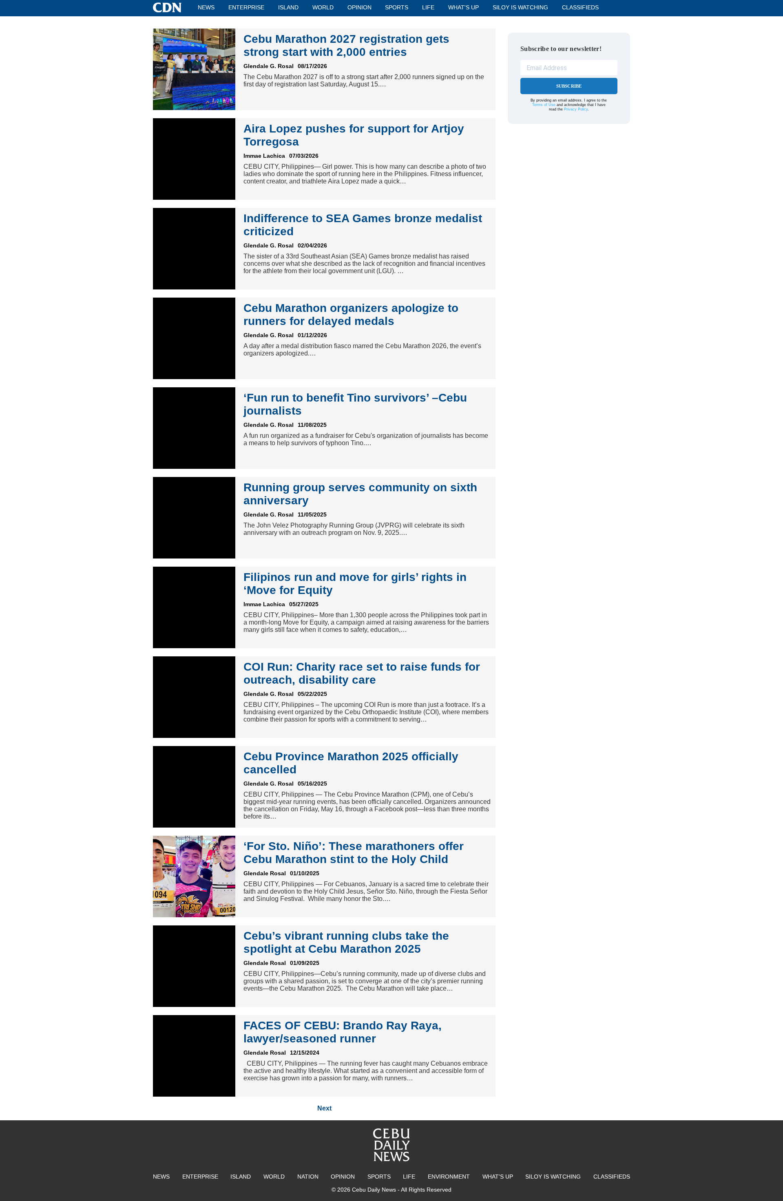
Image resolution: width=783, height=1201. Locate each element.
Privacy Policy (576, 109)
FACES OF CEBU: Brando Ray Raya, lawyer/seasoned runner (342, 1032)
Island (288, 7)
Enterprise (246, 7)
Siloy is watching (520, 7)
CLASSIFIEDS (580, 7)
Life (428, 7)
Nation (308, 1176)
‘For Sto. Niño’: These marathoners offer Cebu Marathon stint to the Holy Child (353, 852)
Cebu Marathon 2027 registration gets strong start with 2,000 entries (346, 45)
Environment (449, 1176)
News (206, 7)
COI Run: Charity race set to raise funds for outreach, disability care (361, 673)
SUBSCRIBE (569, 86)
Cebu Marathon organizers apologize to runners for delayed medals (350, 314)
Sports (396, 7)
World (323, 7)
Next (324, 1108)
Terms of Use (543, 105)
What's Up (463, 7)
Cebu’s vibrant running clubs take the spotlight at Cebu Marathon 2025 (346, 942)
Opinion (359, 7)
